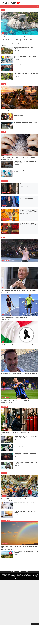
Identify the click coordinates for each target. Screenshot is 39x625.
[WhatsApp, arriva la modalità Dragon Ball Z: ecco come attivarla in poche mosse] (7, 447)
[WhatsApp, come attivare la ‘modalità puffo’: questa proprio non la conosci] (7, 465)
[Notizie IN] (11, 2)
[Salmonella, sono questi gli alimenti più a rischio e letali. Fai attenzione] (7, 173)
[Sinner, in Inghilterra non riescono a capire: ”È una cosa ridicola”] (19, 250)
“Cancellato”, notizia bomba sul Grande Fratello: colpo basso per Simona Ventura (28, 197)
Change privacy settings (35, 624)
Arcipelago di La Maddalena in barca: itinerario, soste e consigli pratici (14, 36)
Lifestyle (3, 107)
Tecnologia (3, 429)
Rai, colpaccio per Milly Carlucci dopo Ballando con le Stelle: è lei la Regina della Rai (28, 225)
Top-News (8, 192)
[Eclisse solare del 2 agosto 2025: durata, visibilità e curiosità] (7, 562)
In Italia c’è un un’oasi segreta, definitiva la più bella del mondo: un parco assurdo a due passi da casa (26, 74)
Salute (10, 154)
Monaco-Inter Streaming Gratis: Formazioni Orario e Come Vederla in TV (15, 400)
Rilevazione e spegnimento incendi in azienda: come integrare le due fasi (15, 432)
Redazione (13, 571)
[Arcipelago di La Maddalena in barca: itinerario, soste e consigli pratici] (19, 23)
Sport (3, 260)
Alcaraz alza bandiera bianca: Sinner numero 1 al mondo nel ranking (14, 317)
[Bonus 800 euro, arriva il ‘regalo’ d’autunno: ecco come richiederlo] (7, 514)
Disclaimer (19, 571)
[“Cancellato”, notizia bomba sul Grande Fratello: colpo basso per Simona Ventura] (10, 201)
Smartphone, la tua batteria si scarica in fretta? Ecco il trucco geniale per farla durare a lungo (25, 437)
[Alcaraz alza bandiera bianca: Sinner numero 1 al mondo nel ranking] (19, 305)
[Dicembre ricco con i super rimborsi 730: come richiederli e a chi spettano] (7, 505)
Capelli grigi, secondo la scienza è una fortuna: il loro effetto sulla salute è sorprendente (18, 157)
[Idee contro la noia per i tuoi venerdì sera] (19, 97)
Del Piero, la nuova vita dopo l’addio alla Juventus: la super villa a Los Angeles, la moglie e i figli (19, 373)
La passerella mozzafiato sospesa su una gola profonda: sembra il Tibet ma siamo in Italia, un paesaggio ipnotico (24, 48)
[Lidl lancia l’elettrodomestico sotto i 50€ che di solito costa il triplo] (7, 59)
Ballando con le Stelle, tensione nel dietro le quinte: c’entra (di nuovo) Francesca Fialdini (28, 211)
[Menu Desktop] (2, 6)
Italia (3, 33)
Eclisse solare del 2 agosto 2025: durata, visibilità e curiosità (25, 560)
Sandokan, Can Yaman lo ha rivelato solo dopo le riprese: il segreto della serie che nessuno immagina (28, 185)
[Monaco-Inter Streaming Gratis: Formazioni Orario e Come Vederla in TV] (19, 388)
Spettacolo (3, 192)
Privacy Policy (25, 571)
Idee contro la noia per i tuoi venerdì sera (9, 110)
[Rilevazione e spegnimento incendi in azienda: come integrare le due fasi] (19, 419)
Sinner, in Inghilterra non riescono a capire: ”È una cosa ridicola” (13, 263)
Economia (3, 495)
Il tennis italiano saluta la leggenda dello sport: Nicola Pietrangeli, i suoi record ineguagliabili (18, 290)
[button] (37, 6)
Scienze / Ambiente (5, 154)
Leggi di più (3, 45)
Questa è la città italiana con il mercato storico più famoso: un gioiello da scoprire (16, 498)
